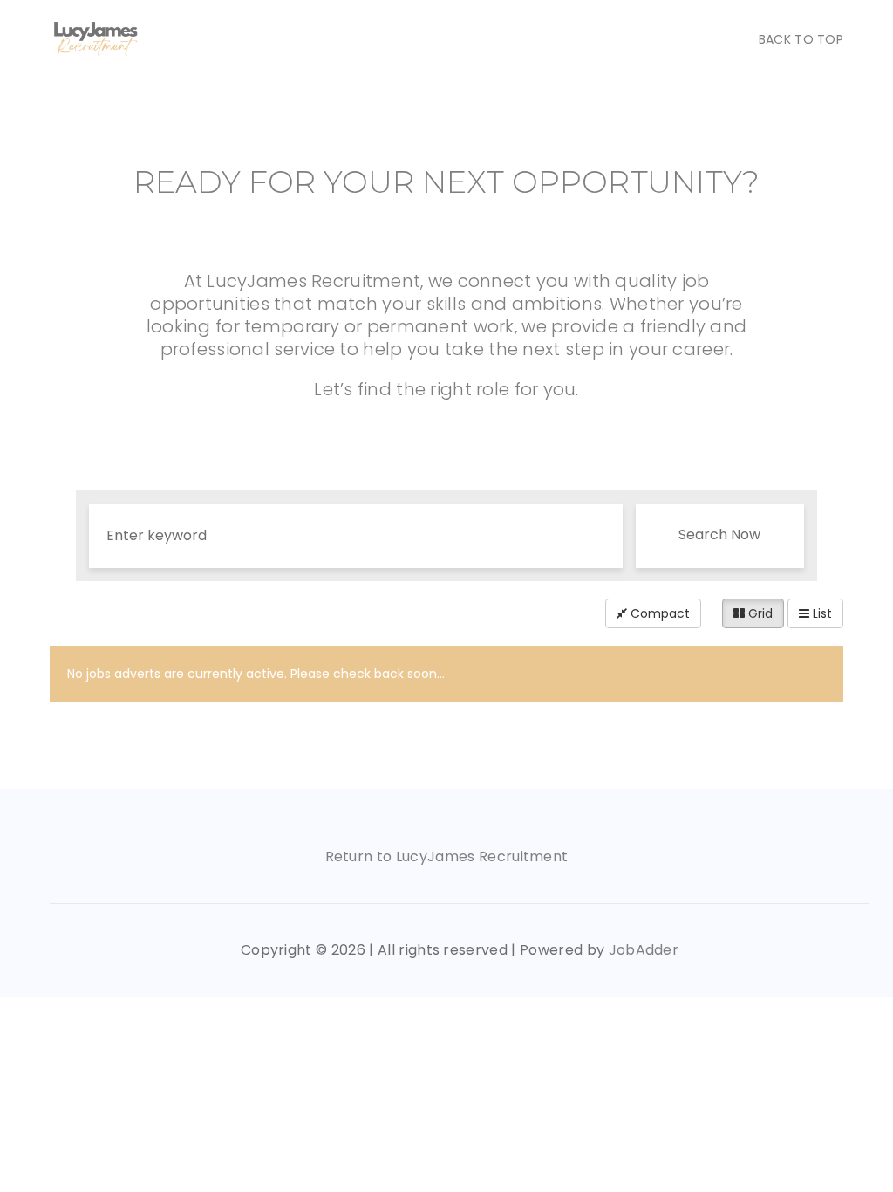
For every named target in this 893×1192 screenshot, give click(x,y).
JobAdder (644, 950)
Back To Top (801, 39)
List (820, 613)
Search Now (719, 534)
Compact (658, 613)
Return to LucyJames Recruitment (447, 856)
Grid (759, 613)
